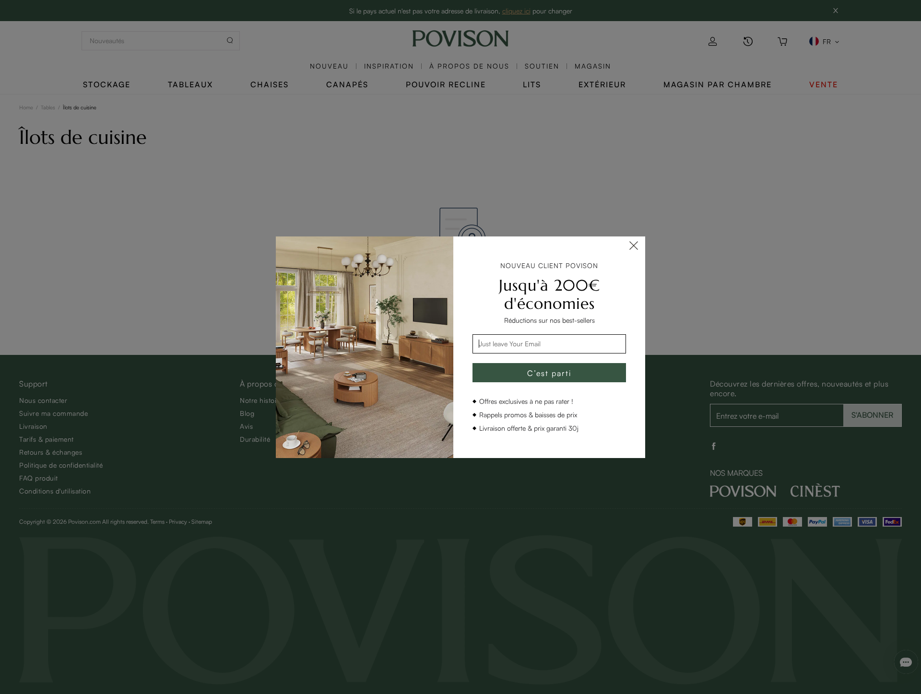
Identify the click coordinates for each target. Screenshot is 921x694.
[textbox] (549, 343)
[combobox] (549, 343)
